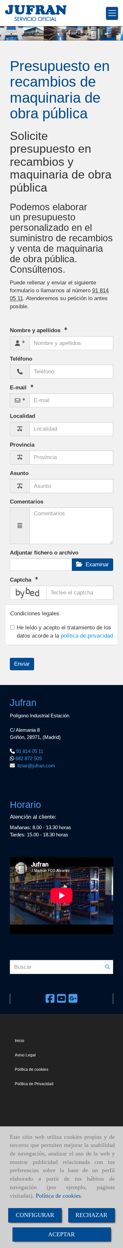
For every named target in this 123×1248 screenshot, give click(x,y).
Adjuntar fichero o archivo (44, 553)
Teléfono (21, 359)
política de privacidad (87, 636)
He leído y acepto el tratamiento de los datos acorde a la (65, 631)
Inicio (19, 1040)
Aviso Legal (25, 1055)
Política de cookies (58, 1195)
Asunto (19, 473)
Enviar (22, 664)
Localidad (22, 416)
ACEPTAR (61, 1234)
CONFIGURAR (35, 1215)
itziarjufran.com (36, 765)
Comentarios (26, 502)
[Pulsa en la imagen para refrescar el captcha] (28, 592)
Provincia (22, 445)
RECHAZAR (91, 1215)
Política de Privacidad (34, 1084)
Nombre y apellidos (36, 330)
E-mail (19, 388)
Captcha (21, 580)
